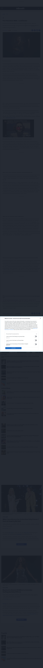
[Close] (41, 319)
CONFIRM (13, 348)
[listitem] (21, 334)
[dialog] (21, 334)
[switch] (35, 336)
